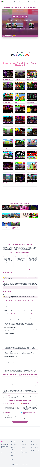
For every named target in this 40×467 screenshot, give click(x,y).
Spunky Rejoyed (13, 450)
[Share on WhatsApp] (21, 55)
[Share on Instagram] (16, 55)
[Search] (34, 1)
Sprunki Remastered (14, 461)
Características (23, 449)
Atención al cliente (24, 442)
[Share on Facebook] (14, 55)
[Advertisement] (20, 44)
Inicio (10, 1)
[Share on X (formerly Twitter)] (12, 55)
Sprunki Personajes (14, 453)
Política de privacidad (24, 444)
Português (32, 449)
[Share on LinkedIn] (19, 55)
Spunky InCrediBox (14, 1)
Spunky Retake (13, 452)
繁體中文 (32, 444)
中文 (36, 442)
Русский (32, 450)
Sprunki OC (12, 455)
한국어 (32, 447)
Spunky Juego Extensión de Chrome (4, 449)
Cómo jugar (23, 450)
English (32, 442)
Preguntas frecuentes (24, 452)
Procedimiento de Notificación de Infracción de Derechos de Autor (5, 452)
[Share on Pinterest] (28, 55)
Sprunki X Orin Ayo (22, 309)
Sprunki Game (7, 4)
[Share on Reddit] (26, 55)
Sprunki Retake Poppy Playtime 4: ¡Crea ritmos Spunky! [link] (17, 4)
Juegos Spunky (29, 1)
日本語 (36, 444)
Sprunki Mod (20, 1)
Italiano (36, 449)
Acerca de (22, 453)
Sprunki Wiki (13, 459)
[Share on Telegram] (23, 55)
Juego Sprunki (24, 1)
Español (36, 447)
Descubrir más (23, 447)
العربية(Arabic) (37, 450)
